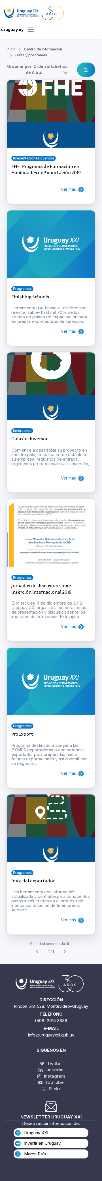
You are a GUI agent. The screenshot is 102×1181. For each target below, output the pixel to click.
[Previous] (37, 952)
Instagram (54, 1076)
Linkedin (53, 1069)
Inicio (11, 49)
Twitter (54, 1063)
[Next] (65, 952)
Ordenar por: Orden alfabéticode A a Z (37, 69)
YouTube (54, 1082)
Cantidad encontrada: (49, 944)
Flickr (52, 1088)
